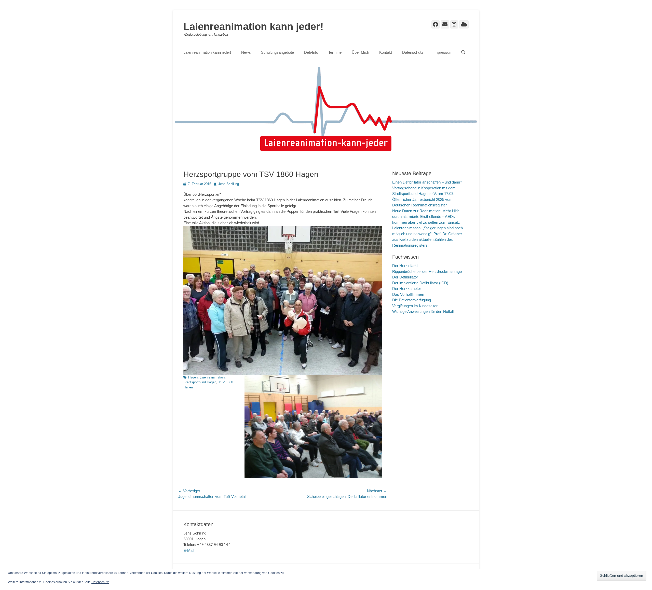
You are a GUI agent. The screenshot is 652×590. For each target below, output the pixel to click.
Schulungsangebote (277, 52)
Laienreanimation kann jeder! (253, 26)
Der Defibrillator (405, 277)
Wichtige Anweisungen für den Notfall (423, 311)
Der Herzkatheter (406, 288)
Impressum (443, 52)
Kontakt (385, 52)
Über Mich (360, 52)
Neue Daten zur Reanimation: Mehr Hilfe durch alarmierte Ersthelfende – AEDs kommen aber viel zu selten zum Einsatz (426, 216)
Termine (335, 52)
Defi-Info (311, 52)
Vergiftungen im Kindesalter (415, 306)
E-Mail (188, 550)
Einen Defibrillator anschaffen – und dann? (427, 182)
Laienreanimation (212, 377)
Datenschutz (412, 52)
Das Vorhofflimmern (408, 294)
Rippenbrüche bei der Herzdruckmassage (427, 271)
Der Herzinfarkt (405, 265)
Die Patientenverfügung (411, 300)
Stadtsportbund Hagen (199, 382)
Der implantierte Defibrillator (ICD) (420, 283)
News (246, 52)
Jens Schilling (228, 184)
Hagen (193, 377)
